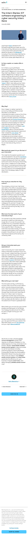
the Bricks (23, 157)
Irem (23, 126)
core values (15, 133)
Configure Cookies (14, 528)
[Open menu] (26, 2)
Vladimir (6, 128)
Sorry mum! (12, 96)
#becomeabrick (15, 324)
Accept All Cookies (14, 531)
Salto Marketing (13, 381)
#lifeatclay (18, 52)
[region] (14, 521)
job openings (20, 322)
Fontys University (18, 119)
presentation (5, 129)
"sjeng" (4, 83)
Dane (10, 45)
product (11, 260)
